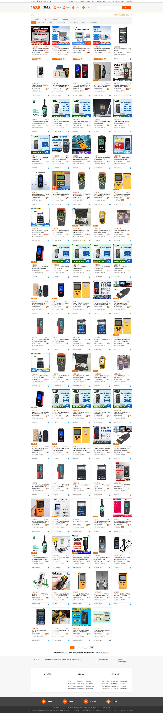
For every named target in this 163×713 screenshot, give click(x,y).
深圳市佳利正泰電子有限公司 (118, 52)
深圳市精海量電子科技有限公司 (118, 88)
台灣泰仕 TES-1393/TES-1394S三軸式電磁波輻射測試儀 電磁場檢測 (60, 158)
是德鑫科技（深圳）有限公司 (57, 161)
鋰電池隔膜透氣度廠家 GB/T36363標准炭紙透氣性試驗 (81, 49)
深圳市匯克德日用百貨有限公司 (57, 597)
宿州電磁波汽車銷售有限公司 (92, 686)
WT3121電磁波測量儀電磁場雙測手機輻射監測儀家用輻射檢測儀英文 (81, 86)
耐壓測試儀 (34, 54)
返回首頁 (98, 652)
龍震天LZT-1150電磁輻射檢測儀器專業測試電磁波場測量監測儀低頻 (81, 631)
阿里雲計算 (91, 710)
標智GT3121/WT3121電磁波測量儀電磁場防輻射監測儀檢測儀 (60, 340)
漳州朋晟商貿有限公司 (107, 683)
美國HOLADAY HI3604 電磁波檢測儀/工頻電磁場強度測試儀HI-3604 (101, 594)
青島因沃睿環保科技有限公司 (36, 161)
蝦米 (87, 710)
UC (108, 710)
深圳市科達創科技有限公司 (77, 197)
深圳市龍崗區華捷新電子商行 (57, 307)
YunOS (97, 710)
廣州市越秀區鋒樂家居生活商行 (36, 307)
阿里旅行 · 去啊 (76, 710)
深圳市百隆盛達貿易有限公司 (77, 597)
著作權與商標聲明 (73, 707)
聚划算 (67, 710)
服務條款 (85, 707)
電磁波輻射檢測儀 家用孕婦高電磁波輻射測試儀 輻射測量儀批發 (40, 304)
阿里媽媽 (83, 710)
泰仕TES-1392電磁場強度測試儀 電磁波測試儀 (122, 49)
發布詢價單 (120, 659)
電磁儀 (69, 681)
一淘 (71, 710)
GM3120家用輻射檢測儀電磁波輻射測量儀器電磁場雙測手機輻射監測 (40, 522)
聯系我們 (103, 707)
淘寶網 (60, 710)
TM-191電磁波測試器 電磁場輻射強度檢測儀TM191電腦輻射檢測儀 (60, 86)
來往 (116, 710)
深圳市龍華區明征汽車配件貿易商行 (98, 161)
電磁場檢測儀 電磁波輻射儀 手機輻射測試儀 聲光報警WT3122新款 (40, 195)
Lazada (131, 710)
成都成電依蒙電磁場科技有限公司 (84, 686)
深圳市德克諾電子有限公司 (36, 52)
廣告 (48, 50)
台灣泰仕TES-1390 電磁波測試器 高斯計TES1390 (81, 340)
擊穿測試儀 (45, 54)
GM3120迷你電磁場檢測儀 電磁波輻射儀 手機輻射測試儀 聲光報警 (122, 195)
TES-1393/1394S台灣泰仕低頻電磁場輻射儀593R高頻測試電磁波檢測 (122, 485)
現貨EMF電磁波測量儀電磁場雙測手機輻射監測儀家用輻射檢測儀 (122, 304)
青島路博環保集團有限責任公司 (77, 125)
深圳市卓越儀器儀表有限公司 (118, 161)
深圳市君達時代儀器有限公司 (36, 234)
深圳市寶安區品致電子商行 (118, 197)
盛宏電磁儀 (88, 681)
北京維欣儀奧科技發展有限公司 (118, 234)
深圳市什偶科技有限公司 (77, 561)
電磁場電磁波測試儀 (107, 659)
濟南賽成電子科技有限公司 (57, 52)
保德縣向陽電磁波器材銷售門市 (93, 688)
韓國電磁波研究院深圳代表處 (83, 688)
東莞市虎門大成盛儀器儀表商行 (36, 125)
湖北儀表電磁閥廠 (72, 688)
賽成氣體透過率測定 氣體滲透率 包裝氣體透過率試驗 (102, 49)
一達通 (127, 710)
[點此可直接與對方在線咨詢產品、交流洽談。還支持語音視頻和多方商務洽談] (130, 59)
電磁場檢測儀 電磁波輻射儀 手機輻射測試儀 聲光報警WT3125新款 (102, 158)
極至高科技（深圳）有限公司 (36, 88)
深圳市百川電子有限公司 (98, 634)
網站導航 (108, 707)
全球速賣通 (55, 710)
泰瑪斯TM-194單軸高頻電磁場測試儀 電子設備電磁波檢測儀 (81, 195)
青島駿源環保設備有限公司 (77, 234)
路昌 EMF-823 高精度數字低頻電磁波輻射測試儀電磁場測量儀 (102, 558)
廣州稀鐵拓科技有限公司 (77, 161)
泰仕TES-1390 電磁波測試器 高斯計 (81, 521)
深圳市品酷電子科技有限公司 (118, 307)
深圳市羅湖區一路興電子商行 (118, 597)
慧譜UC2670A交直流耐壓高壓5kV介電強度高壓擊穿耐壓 (40, 49)
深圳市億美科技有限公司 (36, 561)
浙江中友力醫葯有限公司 (116, 681)
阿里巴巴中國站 (48, 710)
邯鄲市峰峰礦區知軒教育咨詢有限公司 (110, 686)
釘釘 (119, 710)
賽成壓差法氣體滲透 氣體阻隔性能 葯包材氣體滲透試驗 (60, 49)
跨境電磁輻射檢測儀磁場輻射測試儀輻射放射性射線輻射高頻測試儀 (81, 558)
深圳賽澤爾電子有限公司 (98, 197)
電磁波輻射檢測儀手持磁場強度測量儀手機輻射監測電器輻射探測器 (81, 158)
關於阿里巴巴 (96, 707)
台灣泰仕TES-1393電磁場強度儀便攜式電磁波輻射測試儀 (60, 122)
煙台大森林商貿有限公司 (116, 686)
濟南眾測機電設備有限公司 (77, 52)
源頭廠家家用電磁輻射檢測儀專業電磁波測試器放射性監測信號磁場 (122, 86)
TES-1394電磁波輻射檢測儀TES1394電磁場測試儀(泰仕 (122, 231)
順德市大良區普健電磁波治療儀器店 (85, 681)
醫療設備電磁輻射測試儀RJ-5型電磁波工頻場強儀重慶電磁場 (81, 231)
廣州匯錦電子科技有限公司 (98, 597)
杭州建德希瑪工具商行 (98, 307)
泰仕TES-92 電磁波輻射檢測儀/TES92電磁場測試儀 (60, 631)
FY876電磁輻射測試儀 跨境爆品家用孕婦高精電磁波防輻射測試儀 (102, 86)
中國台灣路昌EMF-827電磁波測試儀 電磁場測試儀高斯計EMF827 (122, 558)
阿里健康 (123, 710)
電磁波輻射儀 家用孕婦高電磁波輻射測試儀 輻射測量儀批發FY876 (102, 522)
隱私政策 (90, 707)
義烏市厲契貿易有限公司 (98, 125)
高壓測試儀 (39, 54)
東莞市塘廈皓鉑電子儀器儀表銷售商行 (118, 488)
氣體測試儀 (55, 54)
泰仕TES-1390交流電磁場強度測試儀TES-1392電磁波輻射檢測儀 (40, 231)
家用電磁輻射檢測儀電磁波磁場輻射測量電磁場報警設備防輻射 (60, 522)
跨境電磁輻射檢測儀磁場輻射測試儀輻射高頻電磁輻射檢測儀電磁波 (60, 594)
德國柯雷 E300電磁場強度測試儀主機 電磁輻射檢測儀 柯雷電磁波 (102, 231)
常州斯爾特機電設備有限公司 (57, 525)
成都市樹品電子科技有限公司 (77, 88)
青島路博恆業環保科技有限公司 (118, 125)
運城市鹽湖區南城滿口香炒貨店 (127, 683)
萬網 (106, 710)
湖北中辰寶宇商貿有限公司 (117, 688)
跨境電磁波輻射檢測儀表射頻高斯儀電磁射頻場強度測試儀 (40, 86)
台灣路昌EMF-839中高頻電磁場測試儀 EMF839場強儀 (60, 558)
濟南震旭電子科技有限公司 (77, 634)
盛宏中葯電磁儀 (80, 683)
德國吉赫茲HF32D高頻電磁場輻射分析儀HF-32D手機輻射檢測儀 (40, 594)
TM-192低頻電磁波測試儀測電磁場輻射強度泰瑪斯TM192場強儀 (60, 195)
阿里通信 (102, 710)
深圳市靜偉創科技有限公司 (98, 88)
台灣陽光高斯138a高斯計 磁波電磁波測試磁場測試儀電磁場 (102, 631)
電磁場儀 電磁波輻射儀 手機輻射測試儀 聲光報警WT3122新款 (60, 304)
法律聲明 (80, 707)
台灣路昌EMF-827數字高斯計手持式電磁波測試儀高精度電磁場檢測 (122, 158)
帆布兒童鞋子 (114, 683)
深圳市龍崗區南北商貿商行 (36, 270)
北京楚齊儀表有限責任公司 (98, 234)
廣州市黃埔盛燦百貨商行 (36, 197)
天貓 (64, 710)
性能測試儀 (65, 54)
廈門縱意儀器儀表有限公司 (118, 561)
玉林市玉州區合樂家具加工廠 (108, 681)
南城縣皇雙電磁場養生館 (91, 683)
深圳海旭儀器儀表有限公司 (57, 197)
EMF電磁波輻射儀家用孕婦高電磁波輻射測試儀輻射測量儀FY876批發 (40, 558)
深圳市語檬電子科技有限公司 (36, 525)
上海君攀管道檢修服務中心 (108, 688)
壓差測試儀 (60, 54)
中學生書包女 (123, 686)
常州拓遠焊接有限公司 (125, 681)
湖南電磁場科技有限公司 (73, 683)
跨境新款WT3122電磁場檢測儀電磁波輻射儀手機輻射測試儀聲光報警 (40, 267)
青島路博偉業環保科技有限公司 (57, 125)
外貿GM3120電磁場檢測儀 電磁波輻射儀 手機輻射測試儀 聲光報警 (122, 594)
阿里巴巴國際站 (40, 710)
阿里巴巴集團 (32, 710)
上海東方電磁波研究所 (73, 686)
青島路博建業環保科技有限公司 (57, 270)
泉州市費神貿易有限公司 (125, 688)
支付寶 (112, 710)
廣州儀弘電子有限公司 (36, 597)
